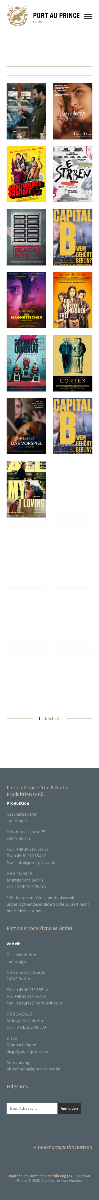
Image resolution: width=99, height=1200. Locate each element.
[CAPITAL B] (72, 426)
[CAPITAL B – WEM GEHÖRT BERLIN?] (72, 237)
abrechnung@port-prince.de (33, 1069)
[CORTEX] (72, 363)
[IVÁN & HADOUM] (72, 111)
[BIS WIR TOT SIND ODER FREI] (72, 300)
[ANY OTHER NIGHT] (26, 111)
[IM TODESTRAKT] (26, 678)
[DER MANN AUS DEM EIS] (72, 552)
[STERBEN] (72, 174)
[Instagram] (21, 1130)
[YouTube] (32, 1130)
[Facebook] (10, 1130)
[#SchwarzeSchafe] (26, 174)
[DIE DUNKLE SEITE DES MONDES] (72, 678)
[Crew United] (43, 1130)
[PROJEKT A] (26, 615)
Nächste (53, 718)
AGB (72, 1175)
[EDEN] (72, 489)
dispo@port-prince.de (27, 1051)
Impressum (18, 1175)
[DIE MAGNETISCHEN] (26, 300)
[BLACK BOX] (26, 237)
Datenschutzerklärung (48, 1175)
